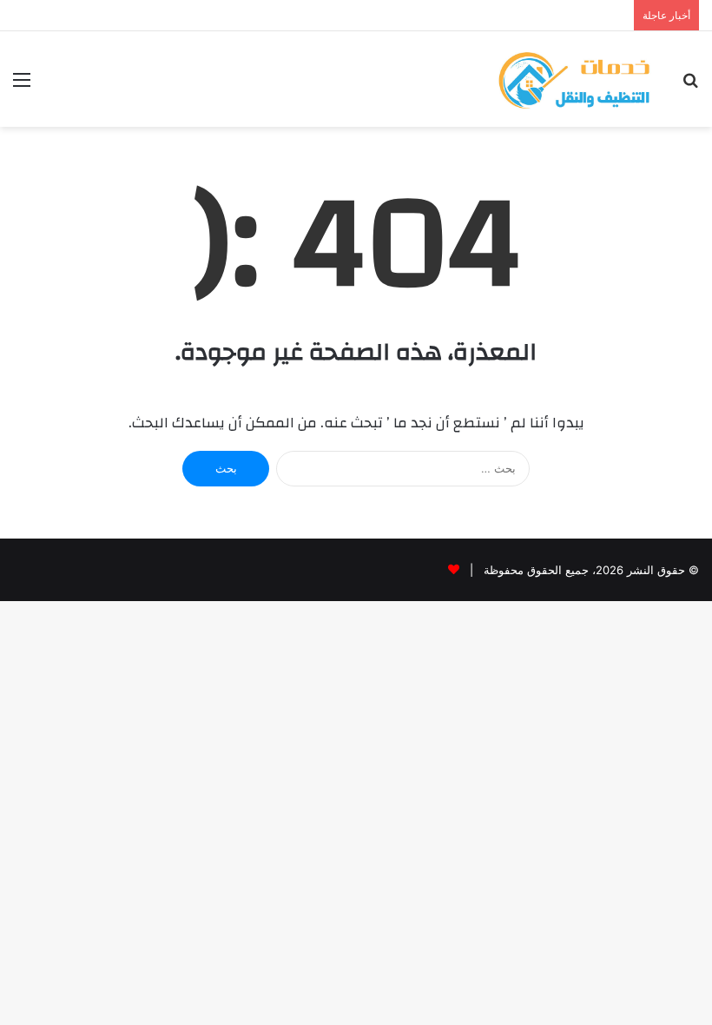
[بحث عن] (690, 85)
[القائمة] (21, 85)
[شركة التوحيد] (573, 79)
